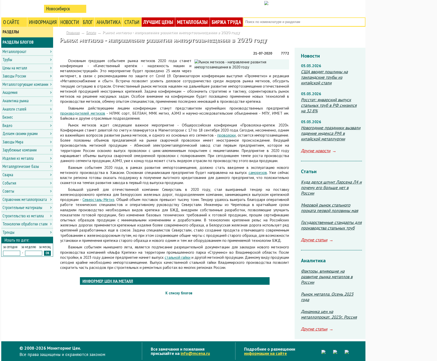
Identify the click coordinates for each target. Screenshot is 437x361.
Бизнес (8, 117)
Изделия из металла (18, 158)
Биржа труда (226, 22)
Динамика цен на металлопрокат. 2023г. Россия (329, 314)
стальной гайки (177, 257)
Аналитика (109, 22)
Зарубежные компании (20, 150)
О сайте (11, 22)
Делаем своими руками (20, 133)
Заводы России (14, 76)
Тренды (8, 232)
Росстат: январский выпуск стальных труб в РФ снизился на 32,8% (329, 105)
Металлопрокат (15, 51)
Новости (69, 22)
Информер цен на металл (107, 280)
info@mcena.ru (195, 353)
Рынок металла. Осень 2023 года (327, 296)
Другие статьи (314, 240)
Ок (47, 253)
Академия (10, 92)
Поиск (361, 22)
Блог (88, 22)
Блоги (91, 32)
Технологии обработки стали (25, 224)
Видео (7, 125)
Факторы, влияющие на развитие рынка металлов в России (327, 276)
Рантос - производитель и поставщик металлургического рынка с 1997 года (64, 293)
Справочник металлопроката (25, 199)
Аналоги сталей (14, 109)
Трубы (7, 59)
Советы (8, 191)
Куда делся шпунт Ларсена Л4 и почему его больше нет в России (331, 187)
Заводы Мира (13, 142)
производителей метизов (82, 113)
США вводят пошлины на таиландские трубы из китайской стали (324, 77)
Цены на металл (15, 68)
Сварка (8, 174)
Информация (43, 22)
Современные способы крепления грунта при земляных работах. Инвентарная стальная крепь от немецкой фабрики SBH (284, 293)
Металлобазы (192, 22)
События (9, 183)
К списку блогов (178, 293)
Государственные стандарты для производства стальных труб (331, 225)
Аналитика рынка (16, 101)
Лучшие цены (158, 22)
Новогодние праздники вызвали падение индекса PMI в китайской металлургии (330, 133)
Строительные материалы (22, 207)
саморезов (258, 172)
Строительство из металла (23, 216)
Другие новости (315, 150)
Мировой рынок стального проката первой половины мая (329, 207)
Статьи (131, 22)
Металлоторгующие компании (25, 84)
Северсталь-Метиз (98, 199)
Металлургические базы (21, 166)
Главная (72, 32)
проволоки (226, 135)
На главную (21, 8)
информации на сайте (265, 353)
